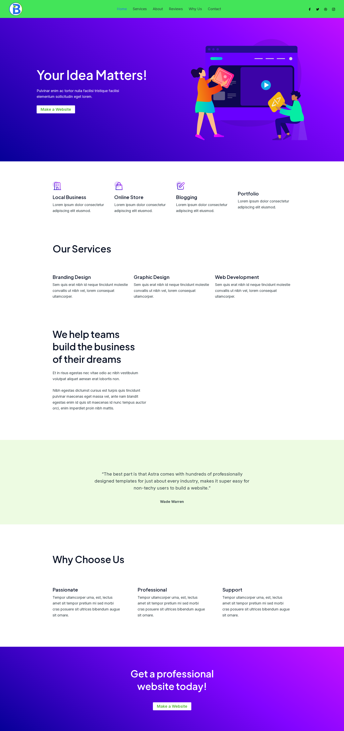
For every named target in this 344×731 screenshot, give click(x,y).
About (158, 9)
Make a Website (56, 109)
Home (122, 9)
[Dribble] (325, 9)
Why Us (195, 9)
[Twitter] (317, 9)
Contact (214, 9)
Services (140, 9)
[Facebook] (309, 9)
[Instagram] (333, 9)
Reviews (176, 9)
